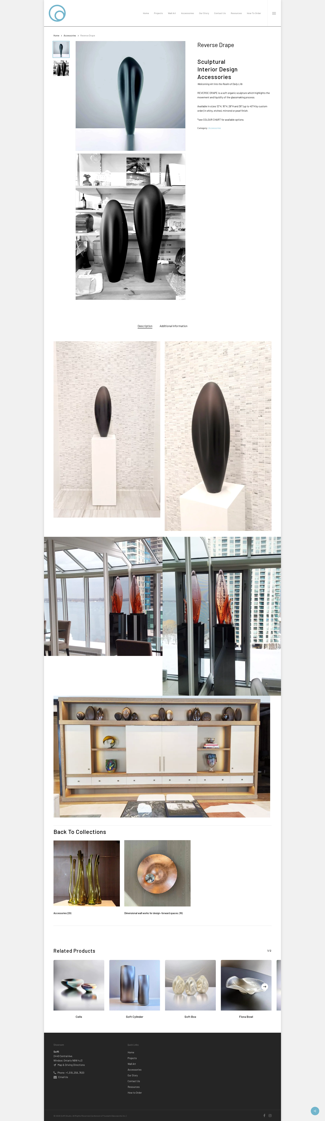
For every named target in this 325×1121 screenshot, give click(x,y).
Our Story (133, 1075)
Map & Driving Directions (71, 1064)
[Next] (264, 986)
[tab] (145, 326)
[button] (274, 13)
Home (56, 35)
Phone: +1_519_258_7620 (70, 1072)
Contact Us (134, 1081)
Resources (134, 1086)
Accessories (70, 35)
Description (145, 326)
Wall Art (132, 1063)
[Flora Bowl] (246, 985)
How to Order (135, 1092)
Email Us (63, 1077)
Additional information (173, 326)
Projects (132, 1058)
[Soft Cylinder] (134, 985)
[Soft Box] (190, 985)
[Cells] (78, 985)
